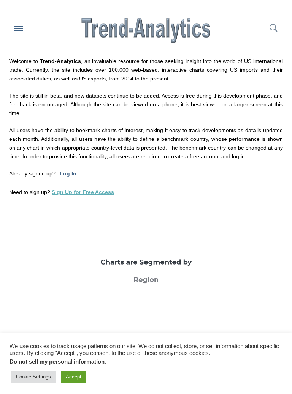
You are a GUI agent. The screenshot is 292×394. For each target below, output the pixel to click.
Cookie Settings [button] (33, 377)
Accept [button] (73, 377)
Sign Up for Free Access (83, 192)
